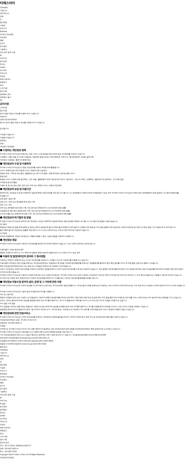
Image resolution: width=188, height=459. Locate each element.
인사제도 (3, 70)
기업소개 (3, 10)
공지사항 (3, 91)
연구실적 (3, 46)
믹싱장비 (3, 37)
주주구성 (3, 58)
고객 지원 (3, 88)
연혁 (1, 16)
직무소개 (3, 73)
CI (1, 19)
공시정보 (3, 61)
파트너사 (3, 28)
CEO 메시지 (4, 13)
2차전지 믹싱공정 (7, 34)
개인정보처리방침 (7, 457)
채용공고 (3, 82)
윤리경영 (3, 22)
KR (1, 100)
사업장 (2, 25)
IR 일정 (2, 404)
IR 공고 (2, 64)
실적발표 (3, 410)
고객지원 (3, 108)
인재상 (2, 76)
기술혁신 (3, 49)
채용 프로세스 (5, 79)
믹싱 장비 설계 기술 (7, 52)
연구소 (2, 43)
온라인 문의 (4, 443)
